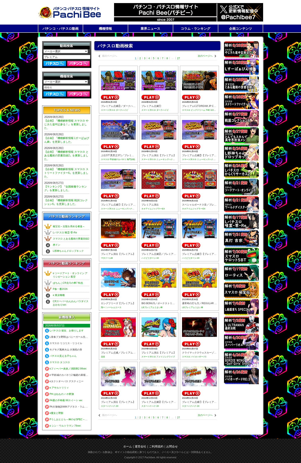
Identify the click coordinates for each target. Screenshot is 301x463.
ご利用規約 (156, 446)
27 (178, 58)
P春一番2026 (60, 289)
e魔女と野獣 (56, 413)
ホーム (127, 446)
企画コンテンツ (240, 28)
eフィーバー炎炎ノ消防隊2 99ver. (68, 368)
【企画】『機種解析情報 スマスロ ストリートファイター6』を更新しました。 (66, 173)
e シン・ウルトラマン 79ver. (65, 425)
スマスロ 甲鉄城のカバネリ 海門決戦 (118, 159)
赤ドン (56, 244)
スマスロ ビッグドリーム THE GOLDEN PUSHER (205, 110)
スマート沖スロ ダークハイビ (114, 110)
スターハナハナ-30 (109, 406)
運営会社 (140, 446)
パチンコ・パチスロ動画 (61, 28)
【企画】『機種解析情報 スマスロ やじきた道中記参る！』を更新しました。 (66, 124)
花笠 (103, 357)
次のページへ (205, 55)
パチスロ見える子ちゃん (63, 356)
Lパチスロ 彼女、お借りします (66, 330)
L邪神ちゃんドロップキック (68, 251)
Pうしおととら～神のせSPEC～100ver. (71, 419)
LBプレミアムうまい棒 (152, 307)
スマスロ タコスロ (59, 362)
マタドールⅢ (107, 258)
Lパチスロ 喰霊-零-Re (65, 232)
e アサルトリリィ (59, 387)
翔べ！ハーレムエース (111, 307)
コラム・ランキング (195, 28)
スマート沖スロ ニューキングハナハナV (159, 159)
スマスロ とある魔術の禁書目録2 (71, 238)
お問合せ (172, 446)
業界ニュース (150, 28)
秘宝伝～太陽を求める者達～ (69, 226)
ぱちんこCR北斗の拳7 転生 (68, 282)
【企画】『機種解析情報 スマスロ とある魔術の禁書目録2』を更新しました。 (66, 155)
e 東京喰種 (59, 295)
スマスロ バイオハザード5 (194, 357)
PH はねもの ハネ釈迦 (61, 394)
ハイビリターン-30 (150, 258)
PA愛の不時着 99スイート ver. (66, 400)
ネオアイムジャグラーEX (153, 209)
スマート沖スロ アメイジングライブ (158, 357)
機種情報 (105, 28)
